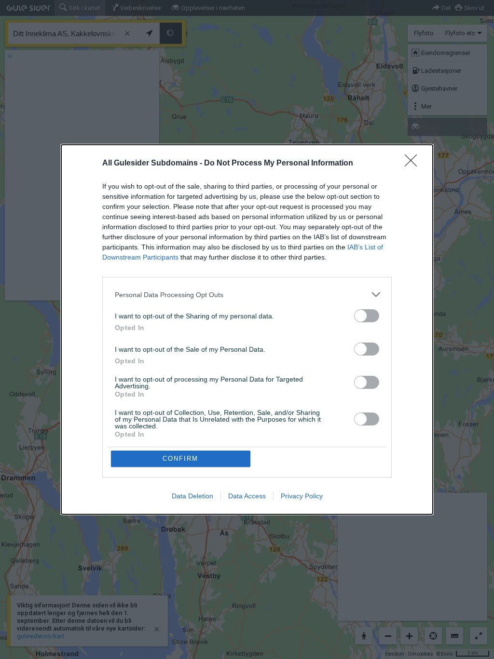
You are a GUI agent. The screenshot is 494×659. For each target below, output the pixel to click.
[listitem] (247, 294)
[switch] (366, 315)
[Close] (414, 163)
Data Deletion (192, 496)
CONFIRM (180, 458)
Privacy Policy (302, 496)
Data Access (247, 496)
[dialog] (247, 329)
